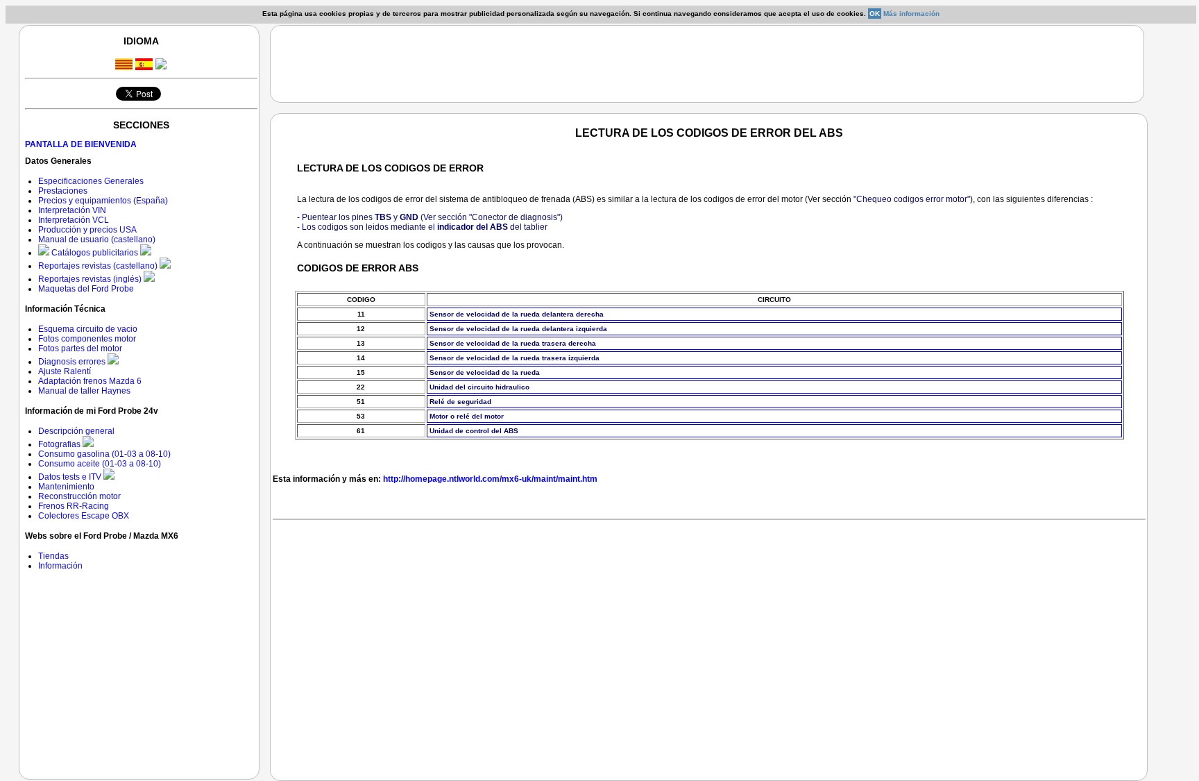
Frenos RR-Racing (73, 506)
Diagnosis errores (73, 362)
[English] (161, 66)
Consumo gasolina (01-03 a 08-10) (104, 454)
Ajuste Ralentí (64, 371)
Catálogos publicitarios (94, 253)
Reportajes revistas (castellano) (99, 266)
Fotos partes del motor (80, 348)
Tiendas (53, 556)
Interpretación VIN (72, 210)
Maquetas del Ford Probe (86, 289)
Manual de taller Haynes (84, 391)
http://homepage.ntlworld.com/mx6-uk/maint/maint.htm (490, 479)
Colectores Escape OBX (83, 516)
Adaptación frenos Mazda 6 (90, 381)
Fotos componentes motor (87, 339)
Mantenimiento (66, 487)
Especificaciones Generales (91, 181)
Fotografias (60, 444)
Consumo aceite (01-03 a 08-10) (99, 464)
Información (60, 566)
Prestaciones (62, 191)
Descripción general (76, 431)
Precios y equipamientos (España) (103, 200)
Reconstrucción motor (79, 496)
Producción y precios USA (87, 230)
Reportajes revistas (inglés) (91, 279)
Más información (911, 13)
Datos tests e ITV (70, 477)
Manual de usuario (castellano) (96, 239)
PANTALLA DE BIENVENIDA (81, 144)
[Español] (144, 66)
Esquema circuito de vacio (87, 329)
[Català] (124, 66)
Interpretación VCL (73, 220)
